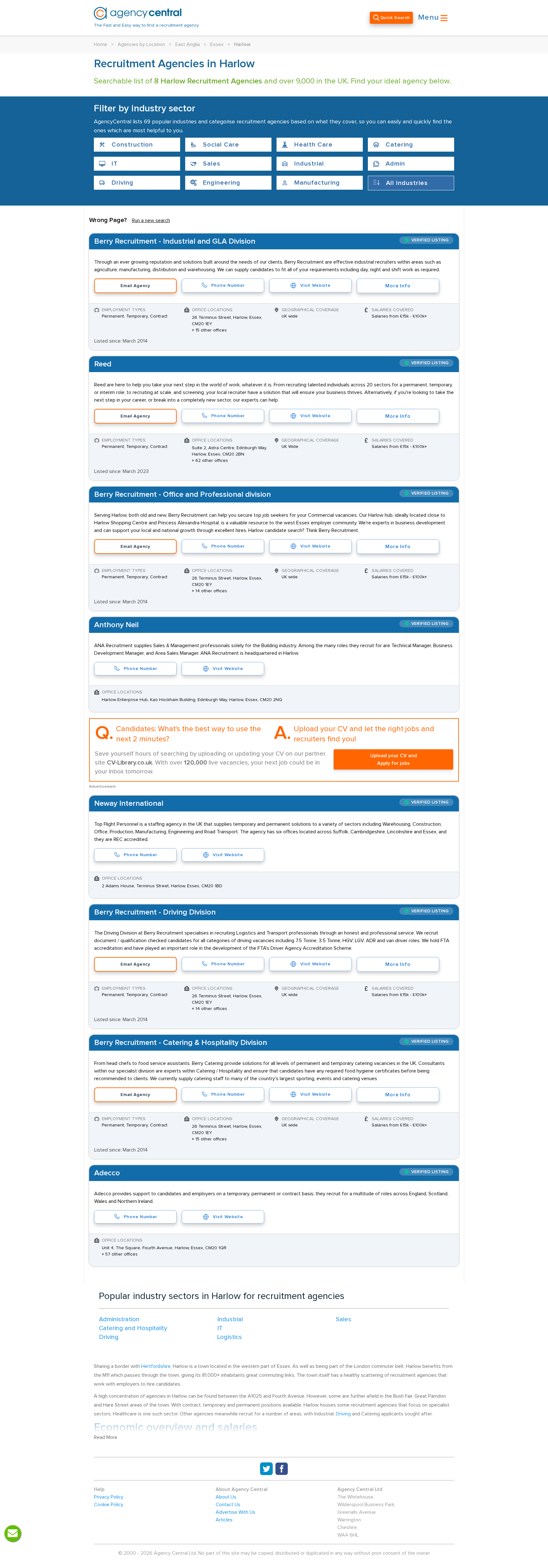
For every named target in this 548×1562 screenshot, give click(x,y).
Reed (102, 364)
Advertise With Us (235, 1512)
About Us (226, 1497)
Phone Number (228, 285)
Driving (109, 1337)
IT (220, 1328)
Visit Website (315, 285)
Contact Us (228, 1504)
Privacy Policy (108, 1497)
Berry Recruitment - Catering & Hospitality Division (180, 1043)
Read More (105, 1437)
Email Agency (135, 286)
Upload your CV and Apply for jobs (393, 759)
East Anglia (187, 44)
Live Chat (12, 1533)
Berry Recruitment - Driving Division (155, 912)
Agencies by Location (141, 44)
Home (100, 44)
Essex (217, 44)
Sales (343, 1319)
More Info (397, 285)
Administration (119, 1319)
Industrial (230, 1319)
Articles (224, 1519)
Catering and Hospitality (133, 1328)
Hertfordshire (156, 1366)
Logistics (229, 1337)
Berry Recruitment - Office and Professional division (182, 494)
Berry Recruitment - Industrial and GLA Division (174, 241)
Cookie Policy (108, 1504)
